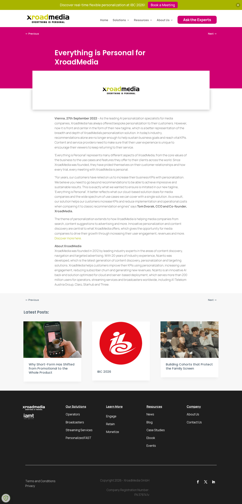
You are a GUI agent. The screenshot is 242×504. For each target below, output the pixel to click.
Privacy (30, 486)
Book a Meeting (163, 5)
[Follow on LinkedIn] (213, 482)
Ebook (151, 438)
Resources (141, 20)
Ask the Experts (197, 19)
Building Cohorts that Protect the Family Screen (189, 366)
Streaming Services (79, 430)
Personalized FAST (78, 438)
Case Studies (156, 430)
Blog (150, 422)
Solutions (119, 20)
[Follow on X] (205, 482)
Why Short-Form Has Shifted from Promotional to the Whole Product (51, 368)
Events (151, 446)
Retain (110, 424)
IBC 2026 (104, 371)
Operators (73, 414)
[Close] (238, 5)
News (150, 414)
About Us (163, 20)
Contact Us (194, 422)
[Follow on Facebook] (198, 482)
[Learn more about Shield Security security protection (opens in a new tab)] (6, 498)
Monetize (112, 432)
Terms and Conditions (40, 481)
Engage (111, 416)
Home (104, 20)
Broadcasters (75, 422)
